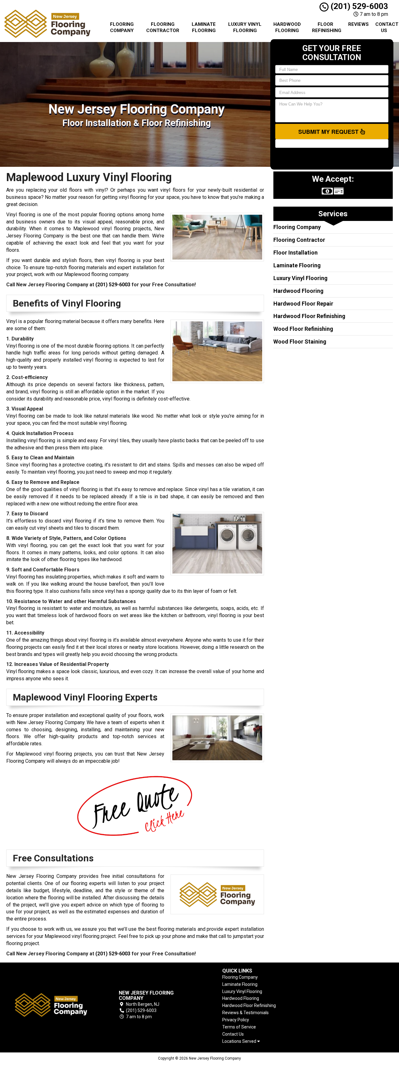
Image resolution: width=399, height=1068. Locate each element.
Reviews (358, 24)
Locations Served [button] (239, 1041)
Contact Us (386, 27)
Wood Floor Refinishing (303, 329)
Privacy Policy (235, 1019)
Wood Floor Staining (299, 341)
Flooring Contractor (162, 27)
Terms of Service (239, 1026)
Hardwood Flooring (287, 27)
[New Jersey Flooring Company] (51, 1005)
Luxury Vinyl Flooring (245, 27)
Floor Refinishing (326, 27)
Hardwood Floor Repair (303, 303)
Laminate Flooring (204, 27)
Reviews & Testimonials (245, 1012)
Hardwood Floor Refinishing (309, 316)
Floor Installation (295, 252)
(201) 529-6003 (358, 6)
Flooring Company (122, 27)
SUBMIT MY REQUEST (329, 131)
